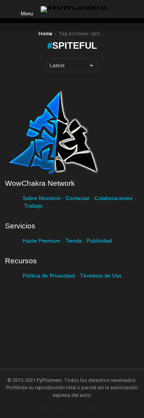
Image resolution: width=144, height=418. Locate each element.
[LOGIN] (119, 9)
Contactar (77, 198)
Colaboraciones (113, 198)
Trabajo (33, 206)
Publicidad (99, 241)
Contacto (94, 408)
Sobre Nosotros (42, 198)
